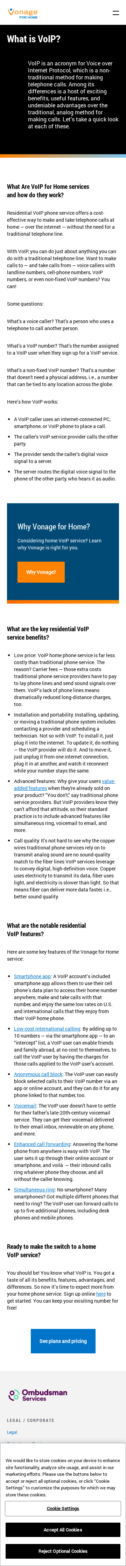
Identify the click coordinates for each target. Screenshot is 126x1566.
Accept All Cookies (63, 1529)
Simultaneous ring (34, 1189)
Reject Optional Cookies (63, 1551)
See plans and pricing (63, 1341)
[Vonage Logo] (25, 17)
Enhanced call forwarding (42, 1144)
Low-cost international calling (47, 1028)
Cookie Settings (63, 1508)
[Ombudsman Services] (38, 1403)
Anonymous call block (38, 1074)
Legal (12, 1432)
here (101, 1293)
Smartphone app (32, 976)
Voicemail (25, 1105)
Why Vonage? (41, 572)
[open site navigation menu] (116, 13)
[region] (63, 1504)
